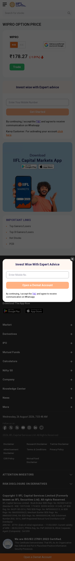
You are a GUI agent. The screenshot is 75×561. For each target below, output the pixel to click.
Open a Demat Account (37, 285)
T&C (34, 294)
